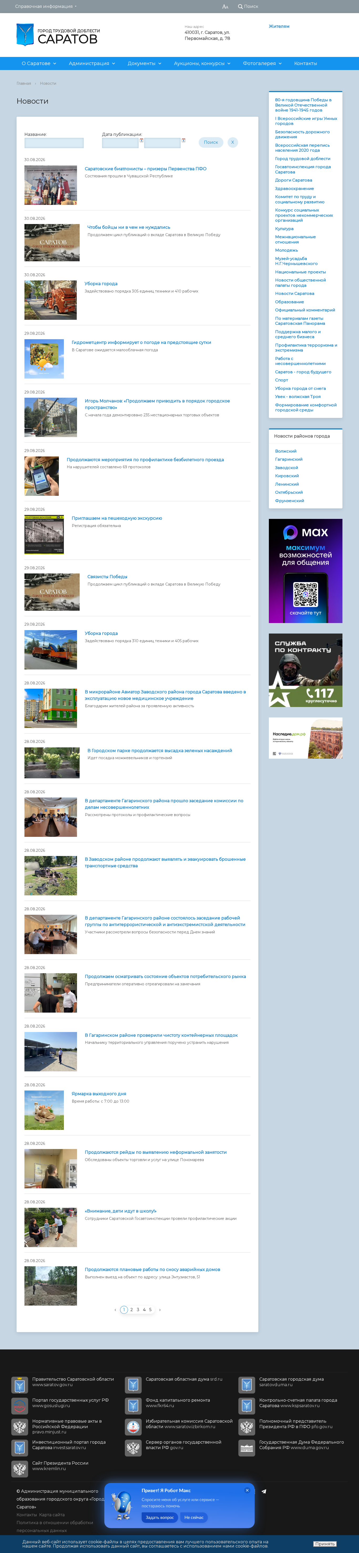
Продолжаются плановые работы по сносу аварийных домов (152, 1269)
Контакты (305, 63)
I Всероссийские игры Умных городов (306, 121)
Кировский (287, 475)
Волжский (285, 451)
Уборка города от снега (300, 388)
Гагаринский (288, 459)
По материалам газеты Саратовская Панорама (300, 321)
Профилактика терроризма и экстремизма (306, 348)
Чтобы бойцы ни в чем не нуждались (129, 227)
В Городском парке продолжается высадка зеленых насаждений (160, 750)
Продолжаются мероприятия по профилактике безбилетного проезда (145, 459)
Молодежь (286, 250)
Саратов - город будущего (303, 371)
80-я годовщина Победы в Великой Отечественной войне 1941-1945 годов (303, 105)
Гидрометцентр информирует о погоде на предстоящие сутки (141, 342)
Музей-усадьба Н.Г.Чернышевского (296, 261)
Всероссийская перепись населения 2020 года (302, 148)
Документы (142, 63)
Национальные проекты (300, 271)
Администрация (89, 63)
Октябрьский (289, 492)
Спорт (281, 379)
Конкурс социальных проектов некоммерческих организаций (304, 215)
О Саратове (36, 63)
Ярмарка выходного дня (99, 1093)
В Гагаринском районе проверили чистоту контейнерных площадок (161, 1035)
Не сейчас (194, 1517)
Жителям (279, 26)
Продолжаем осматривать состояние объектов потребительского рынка (165, 976)
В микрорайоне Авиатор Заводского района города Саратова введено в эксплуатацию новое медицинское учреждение (165, 695)
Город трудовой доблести (302, 158)
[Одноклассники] (255, 1491)
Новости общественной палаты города (300, 283)
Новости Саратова (294, 293)
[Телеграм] (265, 1491)
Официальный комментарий (305, 309)
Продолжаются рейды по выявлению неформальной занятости (156, 1152)
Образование (289, 301)
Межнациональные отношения (295, 239)
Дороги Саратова (293, 180)
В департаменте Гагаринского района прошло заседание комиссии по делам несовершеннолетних (164, 804)
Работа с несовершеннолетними (300, 361)
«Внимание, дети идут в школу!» (121, 1211)
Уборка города (101, 283)
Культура (284, 228)
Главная (24, 83)
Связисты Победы (107, 576)
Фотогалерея (259, 63)
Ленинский (287, 484)
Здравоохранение (294, 188)
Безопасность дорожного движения (302, 134)
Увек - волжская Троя (298, 396)
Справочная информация (44, 6)
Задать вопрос (160, 1517)
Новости (48, 83)
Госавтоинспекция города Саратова (303, 169)
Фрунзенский (289, 500)
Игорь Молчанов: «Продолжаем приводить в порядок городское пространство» (157, 404)
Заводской (286, 467)
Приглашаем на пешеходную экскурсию (117, 518)
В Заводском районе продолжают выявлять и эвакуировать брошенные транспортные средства (165, 862)
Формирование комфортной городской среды (306, 407)
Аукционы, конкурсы (199, 63)
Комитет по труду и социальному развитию (300, 199)
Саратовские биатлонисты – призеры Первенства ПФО (146, 168)
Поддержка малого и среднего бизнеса (298, 334)
